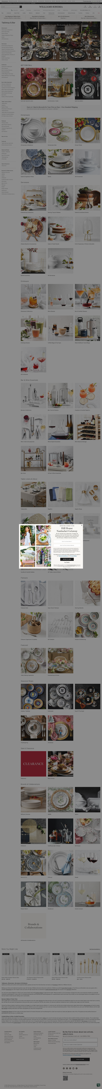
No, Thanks (66, 562)
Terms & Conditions (63, 555)
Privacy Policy (73, 555)
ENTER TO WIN (67, 559)
